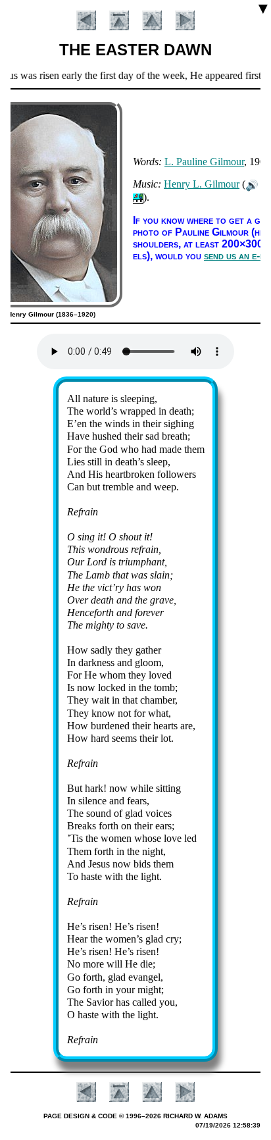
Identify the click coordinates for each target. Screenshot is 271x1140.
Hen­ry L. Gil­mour (201, 184)
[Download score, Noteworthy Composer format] (138, 197)
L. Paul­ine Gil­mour (204, 161)
